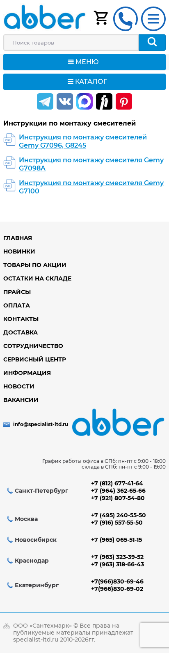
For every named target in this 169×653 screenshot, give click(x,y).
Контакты (21, 319)
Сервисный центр (34, 359)
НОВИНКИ (19, 251)
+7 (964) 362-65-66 (118, 490)
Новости (18, 386)
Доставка (20, 332)
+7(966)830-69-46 (117, 581)
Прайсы (17, 292)
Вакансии (21, 400)
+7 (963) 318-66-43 (117, 564)
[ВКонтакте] (65, 101)
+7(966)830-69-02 (117, 588)
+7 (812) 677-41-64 (117, 483)
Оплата (16, 305)
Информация (27, 373)
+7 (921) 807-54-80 (118, 498)
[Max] (84, 101)
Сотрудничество (33, 346)
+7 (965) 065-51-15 (116, 539)
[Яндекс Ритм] (104, 101)
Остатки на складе (37, 278)
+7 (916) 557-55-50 (117, 522)
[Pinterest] (124, 101)
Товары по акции (34, 265)
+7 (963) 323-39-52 (117, 557)
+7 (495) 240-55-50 (118, 515)
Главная (17, 238)
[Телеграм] (45, 101)
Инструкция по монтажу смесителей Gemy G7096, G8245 (83, 141)
